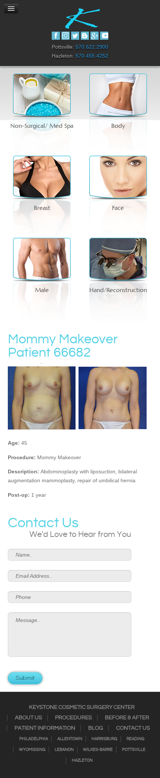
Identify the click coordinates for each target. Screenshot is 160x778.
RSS (85, 36)
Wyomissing (32, 750)
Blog (95, 728)
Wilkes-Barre (98, 750)
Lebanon (64, 750)
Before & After (127, 718)
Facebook (56, 36)
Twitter (75, 36)
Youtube (104, 36)
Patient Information (45, 728)
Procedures (73, 718)
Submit (25, 678)
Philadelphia (33, 739)
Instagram (65, 36)
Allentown (69, 739)
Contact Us (133, 728)
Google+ (94, 36)
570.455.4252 (92, 56)
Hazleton (82, 760)
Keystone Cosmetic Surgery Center (82, 707)
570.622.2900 (92, 47)
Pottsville (133, 750)
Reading (135, 739)
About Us (28, 718)
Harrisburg (104, 739)
